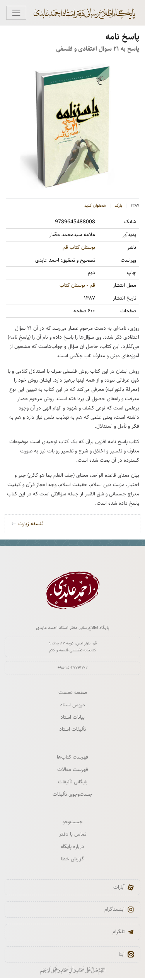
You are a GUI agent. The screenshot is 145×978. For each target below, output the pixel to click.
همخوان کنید (95, 205)
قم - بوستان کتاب (77, 285)
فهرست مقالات (72, 769)
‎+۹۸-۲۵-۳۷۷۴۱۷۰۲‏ (72, 668)
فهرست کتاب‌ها (72, 757)
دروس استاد (72, 705)
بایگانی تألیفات (72, 782)
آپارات (119, 887)
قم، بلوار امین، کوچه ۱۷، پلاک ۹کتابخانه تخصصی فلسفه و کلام (73, 646)
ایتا (122, 954)
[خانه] (88, 12)
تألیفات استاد (72, 729)
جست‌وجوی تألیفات (72, 794)
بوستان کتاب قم (79, 247)
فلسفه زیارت (27, 523)
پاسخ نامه (122, 37)
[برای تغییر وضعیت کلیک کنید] (16, 13)
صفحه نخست (72, 692)
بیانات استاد (72, 717)
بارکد (118, 205)
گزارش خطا (72, 859)
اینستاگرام (114, 909)
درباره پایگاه (72, 846)
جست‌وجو (73, 821)
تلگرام (119, 931)
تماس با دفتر (72, 834)
